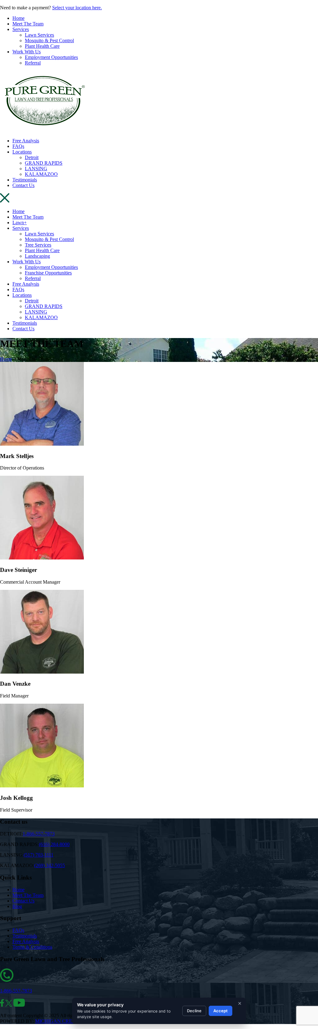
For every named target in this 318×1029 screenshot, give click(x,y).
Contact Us (23, 185)
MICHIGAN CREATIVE (61, 1021)
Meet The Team (27, 23)
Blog (17, 906)
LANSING (36, 168)
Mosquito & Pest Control (49, 40)
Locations (22, 151)
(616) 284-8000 (54, 844)
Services (20, 29)
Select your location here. (77, 7)
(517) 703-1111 (38, 855)
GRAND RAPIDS (43, 163)
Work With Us (26, 51)
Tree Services (38, 244)
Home (18, 18)
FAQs (18, 146)
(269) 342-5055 (49, 865)
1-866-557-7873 (39, 833)
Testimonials (24, 179)
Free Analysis (25, 140)
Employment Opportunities (51, 57)
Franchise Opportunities (48, 272)
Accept (220, 1010)
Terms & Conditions (32, 947)
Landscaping (37, 256)
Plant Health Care (42, 46)
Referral (33, 62)
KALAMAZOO (41, 174)
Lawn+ (19, 222)
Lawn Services (39, 35)
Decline (194, 1010)
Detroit (32, 157)
